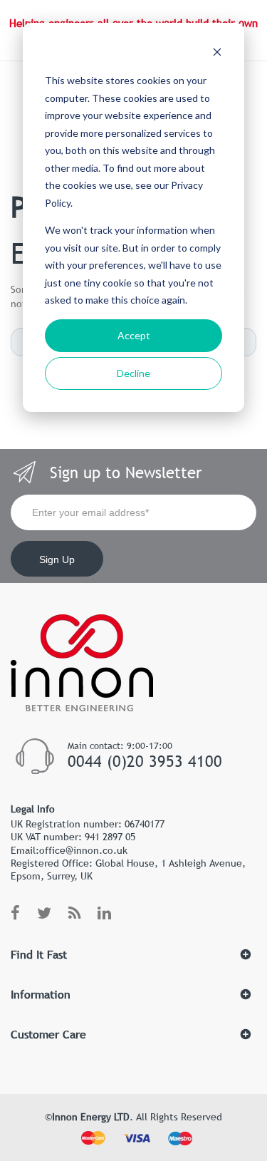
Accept (133, 335)
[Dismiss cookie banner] (217, 54)
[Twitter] (44, 914)
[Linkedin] (104, 914)
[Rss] (74, 914)
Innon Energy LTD (91, 1116)
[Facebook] (15, 914)
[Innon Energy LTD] (82, 704)
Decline (133, 373)
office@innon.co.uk (83, 850)
